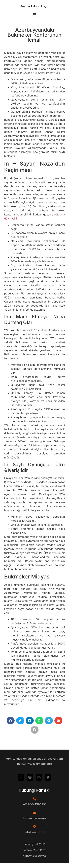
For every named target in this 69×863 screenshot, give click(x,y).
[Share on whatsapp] (39, 720)
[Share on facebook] (11, 720)
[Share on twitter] (20, 720)
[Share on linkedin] (30, 720)
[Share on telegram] (49, 720)
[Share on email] (58, 720)
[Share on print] (35, 730)
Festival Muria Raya (34, 6)
